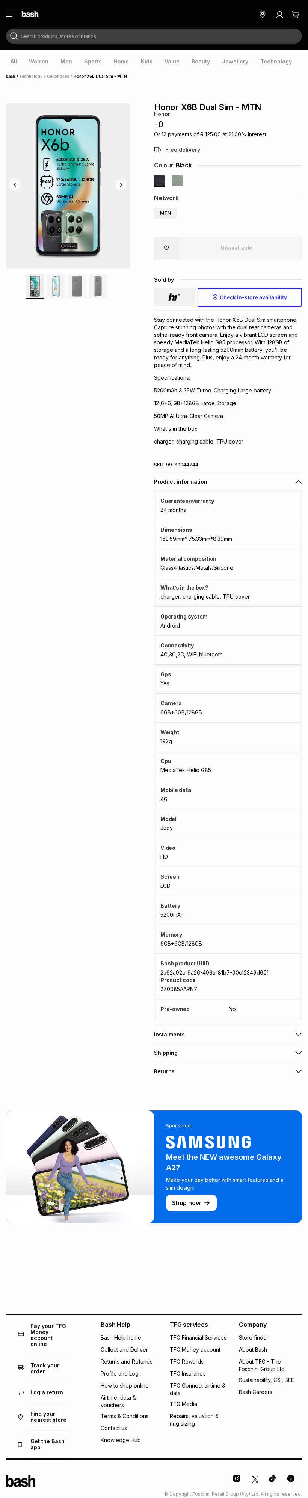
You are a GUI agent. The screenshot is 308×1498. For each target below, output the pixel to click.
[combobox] (154, 36)
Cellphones (58, 76)
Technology (30, 76)
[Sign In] (279, 14)
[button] (165, 213)
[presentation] (13, 62)
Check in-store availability (253, 297)
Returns (164, 1071)
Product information (180, 481)
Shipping (166, 1053)
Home (13, 76)
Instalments (169, 1034)
